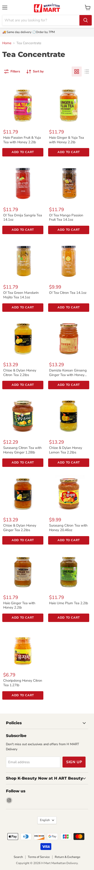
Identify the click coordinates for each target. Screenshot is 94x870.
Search (18, 857)
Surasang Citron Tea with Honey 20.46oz (68, 527)
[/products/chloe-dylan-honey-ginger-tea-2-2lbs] (22, 492)
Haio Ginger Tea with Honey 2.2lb (19, 605)
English (45, 820)
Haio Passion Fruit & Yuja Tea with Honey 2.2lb (22, 139)
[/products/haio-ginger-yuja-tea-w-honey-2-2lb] (68, 104)
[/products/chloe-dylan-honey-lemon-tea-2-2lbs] (68, 414)
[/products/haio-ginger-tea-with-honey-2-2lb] (22, 569)
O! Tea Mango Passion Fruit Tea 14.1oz (66, 217)
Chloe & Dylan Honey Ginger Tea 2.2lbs (19, 527)
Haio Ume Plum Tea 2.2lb (68, 603)
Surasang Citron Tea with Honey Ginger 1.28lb (22, 450)
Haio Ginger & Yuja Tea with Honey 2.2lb (66, 139)
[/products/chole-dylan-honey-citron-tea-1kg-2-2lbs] (22, 337)
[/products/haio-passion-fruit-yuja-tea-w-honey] (22, 104)
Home (6, 43)
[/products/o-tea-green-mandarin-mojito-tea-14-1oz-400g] (22, 259)
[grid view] (77, 72)
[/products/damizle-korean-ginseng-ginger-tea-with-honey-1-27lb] (68, 337)
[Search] (85, 20)
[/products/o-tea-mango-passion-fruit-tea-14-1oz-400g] (68, 181)
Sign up (74, 762)
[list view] (87, 72)
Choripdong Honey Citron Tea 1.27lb (22, 682)
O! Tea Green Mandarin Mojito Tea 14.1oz (21, 294)
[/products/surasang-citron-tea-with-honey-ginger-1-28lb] (22, 414)
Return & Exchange (67, 857)
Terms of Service (39, 857)
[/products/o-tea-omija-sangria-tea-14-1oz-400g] (22, 181)
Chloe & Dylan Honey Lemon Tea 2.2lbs (65, 450)
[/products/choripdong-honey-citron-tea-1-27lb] (22, 647)
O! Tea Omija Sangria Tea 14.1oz (22, 217)
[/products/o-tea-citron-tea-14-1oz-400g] (68, 259)
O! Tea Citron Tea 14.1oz (67, 292)
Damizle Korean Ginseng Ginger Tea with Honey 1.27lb (68, 374)
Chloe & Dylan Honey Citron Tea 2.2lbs (19, 372)
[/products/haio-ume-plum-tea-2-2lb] (68, 569)
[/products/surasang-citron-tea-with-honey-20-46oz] (68, 492)
